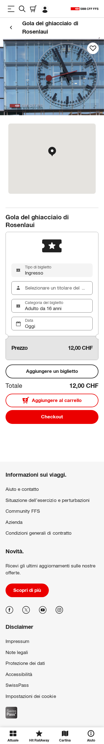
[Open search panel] (22, 8)
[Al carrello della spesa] (33, 8)
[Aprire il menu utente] (45, 8)
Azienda (14, 522)
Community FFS (23, 511)
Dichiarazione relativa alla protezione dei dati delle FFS (42, 685)
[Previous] (11, 27)
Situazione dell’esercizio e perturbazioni (48, 500)
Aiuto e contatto (22, 489)
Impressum (14, 694)
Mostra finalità (52, 712)
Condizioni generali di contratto (39, 533)
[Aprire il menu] (11, 8)
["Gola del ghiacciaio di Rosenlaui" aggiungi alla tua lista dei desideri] (92, 48)
